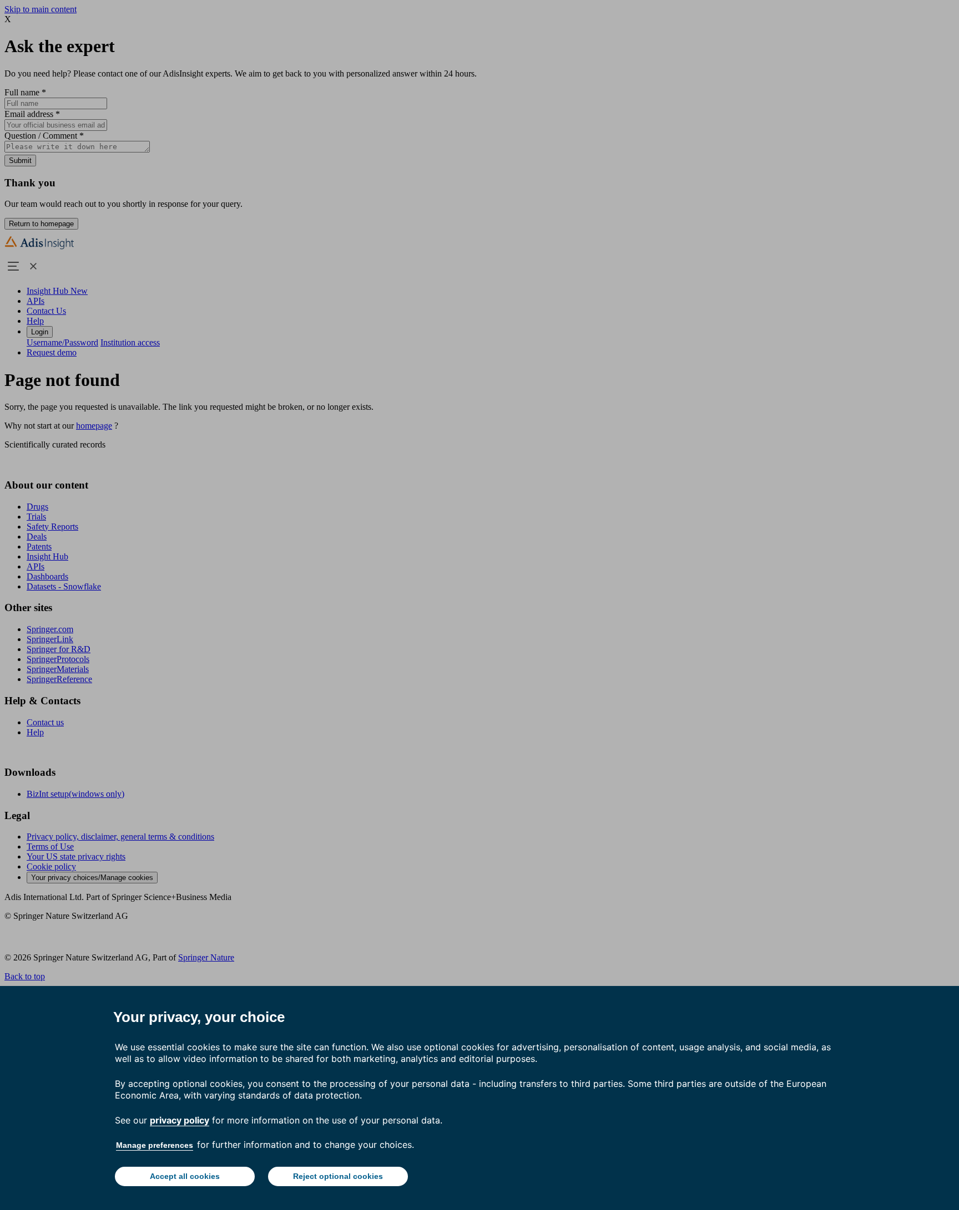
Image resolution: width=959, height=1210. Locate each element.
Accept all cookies (185, 1176)
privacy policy (179, 1120)
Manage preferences (154, 1145)
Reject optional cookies (338, 1176)
